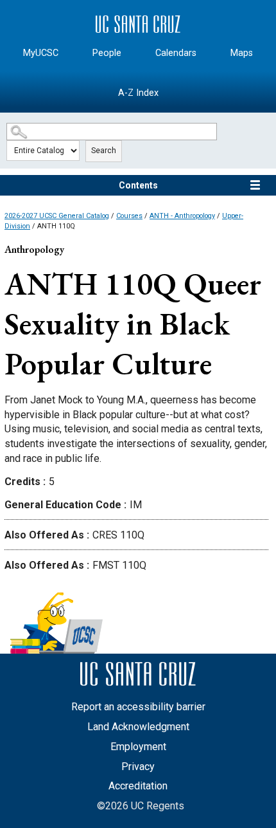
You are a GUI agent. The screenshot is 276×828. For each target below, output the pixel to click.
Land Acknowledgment (138, 727)
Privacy (138, 766)
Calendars (175, 53)
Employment (138, 747)
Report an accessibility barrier (138, 707)
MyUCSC (40, 53)
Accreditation (138, 786)
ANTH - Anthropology (182, 216)
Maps (241, 53)
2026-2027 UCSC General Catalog (56, 216)
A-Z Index (138, 92)
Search (103, 150)
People (106, 53)
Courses (129, 216)
